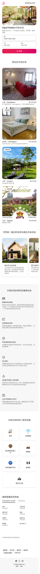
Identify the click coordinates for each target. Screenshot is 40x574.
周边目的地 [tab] (21, 501)
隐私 (17, 566)
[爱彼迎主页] (3, 3)
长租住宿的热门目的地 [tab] (8, 501)
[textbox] (11, 45)
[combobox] (19, 39)
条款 (21, 566)
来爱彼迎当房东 (30, 3)
